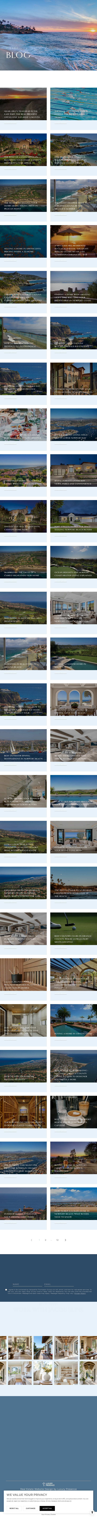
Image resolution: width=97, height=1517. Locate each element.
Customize (30, 1508)
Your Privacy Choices (48, 1514)
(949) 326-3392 (13, 1431)
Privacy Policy (80, 1293)
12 (57, 1240)
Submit (80, 1284)
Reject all (14, 1508)
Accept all (47, 1508)
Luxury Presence (67, 1489)
